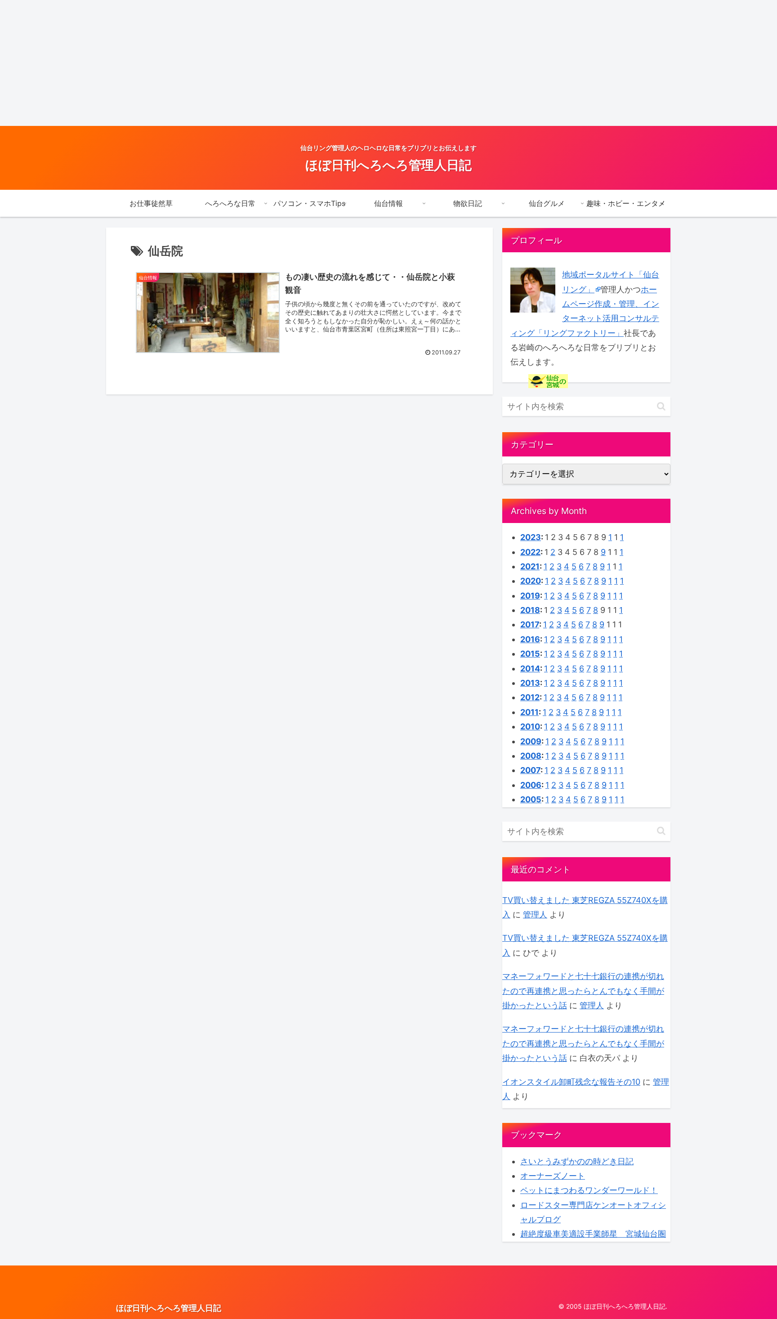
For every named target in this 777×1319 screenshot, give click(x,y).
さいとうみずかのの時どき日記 (577, 1161)
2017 (529, 624)
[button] (661, 406)
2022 (530, 552)
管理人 (535, 914)
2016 (530, 639)
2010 (530, 726)
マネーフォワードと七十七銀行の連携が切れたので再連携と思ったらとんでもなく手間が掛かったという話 (583, 990)
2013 (530, 683)
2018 (530, 610)
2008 (530, 755)
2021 (530, 566)
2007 (530, 770)
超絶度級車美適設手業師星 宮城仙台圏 (593, 1234)
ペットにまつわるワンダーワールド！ (589, 1190)
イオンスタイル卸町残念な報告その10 (571, 1081)
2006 (530, 785)
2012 (530, 697)
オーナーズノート (552, 1175)
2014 (530, 668)
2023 (530, 537)
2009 (530, 741)
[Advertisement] (270, 63)
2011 (529, 712)
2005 (530, 799)
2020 (530, 581)
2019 (530, 595)
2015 (530, 653)
